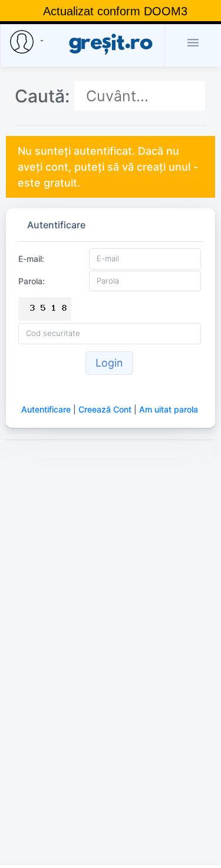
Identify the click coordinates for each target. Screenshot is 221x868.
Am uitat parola (168, 409)
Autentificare (46, 409)
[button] (29, 41)
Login (109, 363)
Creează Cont (104, 409)
